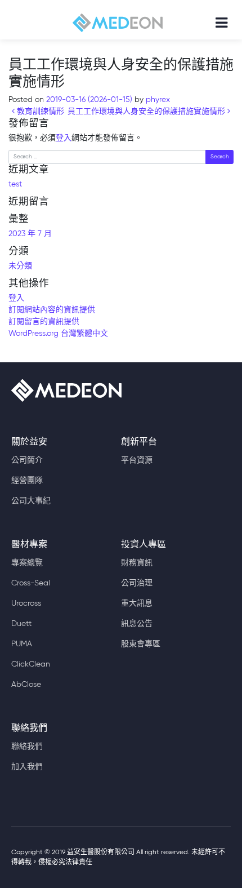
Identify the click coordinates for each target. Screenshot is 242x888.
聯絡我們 (27, 747)
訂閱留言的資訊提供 (43, 322)
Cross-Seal (30, 583)
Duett (21, 624)
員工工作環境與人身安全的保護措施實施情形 (147, 112)
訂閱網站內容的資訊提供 (51, 310)
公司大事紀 (31, 501)
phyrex (157, 100)
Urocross (26, 603)
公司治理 (137, 583)
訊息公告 (137, 624)
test (15, 184)
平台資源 (137, 460)
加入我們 (27, 767)
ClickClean (30, 664)
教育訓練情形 (39, 112)
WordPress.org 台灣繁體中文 (58, 334)
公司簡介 (27, 460)
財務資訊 (137, 563)
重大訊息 (137, 603)
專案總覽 (27, 563)
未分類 (20, 266)
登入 (63, 138)
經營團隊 (27, 481)
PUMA (21, 644)
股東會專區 (140, 644)
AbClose (26, 685)
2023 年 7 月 (30, 234)
